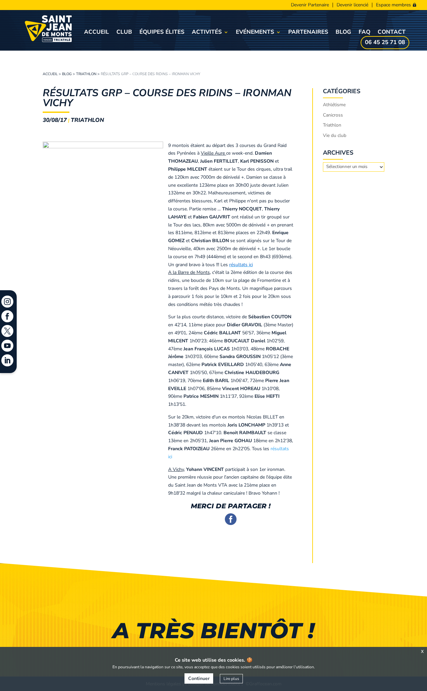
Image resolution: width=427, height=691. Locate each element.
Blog (343, 33)
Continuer (198, 678)
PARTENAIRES (308, 33)
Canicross (333, 115)
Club (124, 33)
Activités (207, 33)
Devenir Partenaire (310, 5)
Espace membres (393, 5)
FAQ (364, 33)
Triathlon (86, 73)
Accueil (96, 33)
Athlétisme (334, 105)
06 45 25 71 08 (385, 43)
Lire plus (231, 678)
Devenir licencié (352, 5)
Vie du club (334, 135)
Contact (392, 33)
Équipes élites (161, 33)
